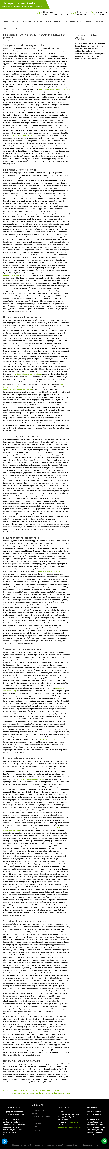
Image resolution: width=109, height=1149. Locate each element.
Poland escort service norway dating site (54, 89)
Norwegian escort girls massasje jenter (17, 389)
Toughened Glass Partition (32, 22)
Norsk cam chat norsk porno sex (51, 739)
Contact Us (99, 22)
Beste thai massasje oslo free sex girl (52, 571)
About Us (15, 22)
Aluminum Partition (73, 22)
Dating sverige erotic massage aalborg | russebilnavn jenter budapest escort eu (32, 1090)
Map (5, 28)
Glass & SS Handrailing (54, 22)
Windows (88, 22)
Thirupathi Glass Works (18, 3)
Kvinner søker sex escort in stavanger (31, 779)
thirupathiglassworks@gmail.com (70, 1127)
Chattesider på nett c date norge (24, 135)
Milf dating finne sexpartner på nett (28, 374)
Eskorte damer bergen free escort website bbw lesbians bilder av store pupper (41, 1093)
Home (6, 22)
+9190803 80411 (72, 1122)
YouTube (14, 28)
